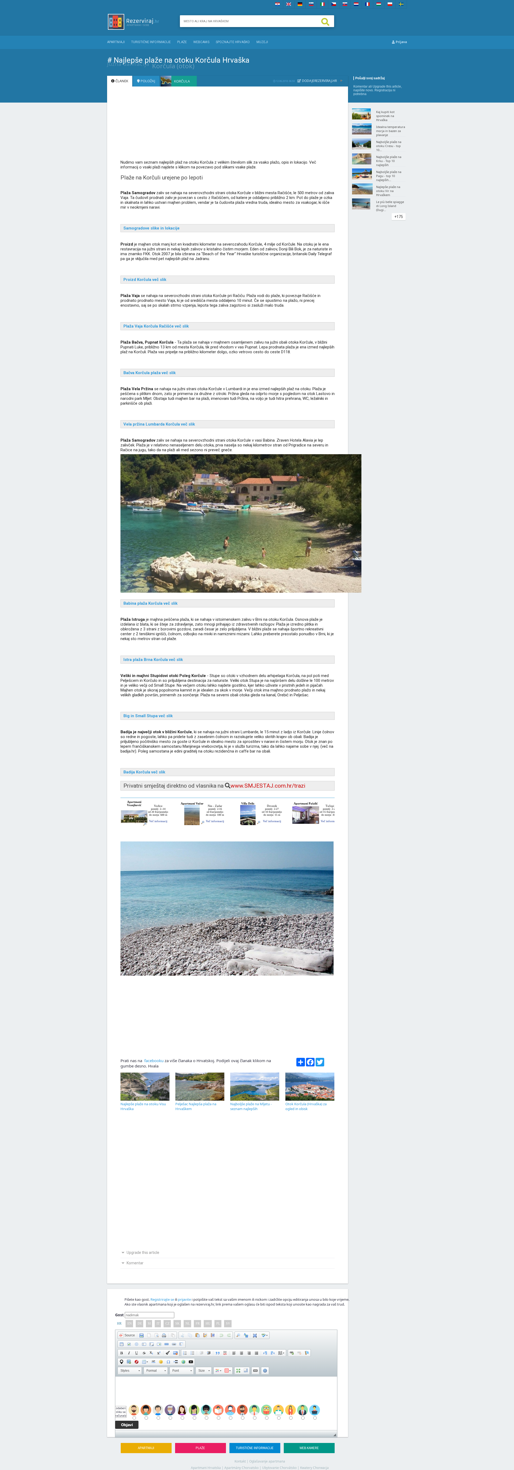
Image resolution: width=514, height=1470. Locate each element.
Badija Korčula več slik (144, 772)
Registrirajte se (162, 1299)
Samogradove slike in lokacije (151, 228)
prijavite (184, 1299)
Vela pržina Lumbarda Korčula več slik (159, 424)
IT (158, 1323)
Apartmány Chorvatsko (241, 1467)
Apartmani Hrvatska (206, 1467)
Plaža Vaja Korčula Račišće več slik (156, 326)
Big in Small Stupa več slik (148, 715)
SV (228, 1323)
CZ (167, 1323)
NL (188, 1323)
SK (177, 1323)
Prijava (401, 42)
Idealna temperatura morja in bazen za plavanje (390, 131)
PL (218, 1323)
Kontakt (240, 1461)
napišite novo (363, 90)
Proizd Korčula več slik (144, 279)
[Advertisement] (227, 125)
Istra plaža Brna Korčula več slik (153, 659)
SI (149, 1323)
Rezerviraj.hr (325, 80)
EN (129, 1323)
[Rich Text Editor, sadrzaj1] (226, 1403)
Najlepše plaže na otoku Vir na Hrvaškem (388, 191)
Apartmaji (116, 42)
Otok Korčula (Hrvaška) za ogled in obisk (306, 1106)
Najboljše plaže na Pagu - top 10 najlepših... (388, 176)
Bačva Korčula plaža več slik (149, 372)
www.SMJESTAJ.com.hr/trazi (267, 786)
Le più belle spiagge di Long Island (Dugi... (390, 206)
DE (140, 1323)
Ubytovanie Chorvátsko (279, 1467)
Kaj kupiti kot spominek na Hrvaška (385, 116)
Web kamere (309, 1448)
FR (198, 1323)
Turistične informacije (151, 42)
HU (208, 1323)
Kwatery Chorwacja (314, 1467)
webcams (201, 42)
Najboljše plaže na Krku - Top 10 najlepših (388, 161)
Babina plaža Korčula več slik (150, 603)
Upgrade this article (387, 86)
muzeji (262, 42)
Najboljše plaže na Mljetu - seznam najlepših (251, 1106)
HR (119, 1323)
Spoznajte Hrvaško (233, 42)
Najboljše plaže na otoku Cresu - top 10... (388, 146)
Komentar (360, 86)
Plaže (182, 42)
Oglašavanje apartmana (267, 1461)
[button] (127, 1335)
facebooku (153, 1060)
